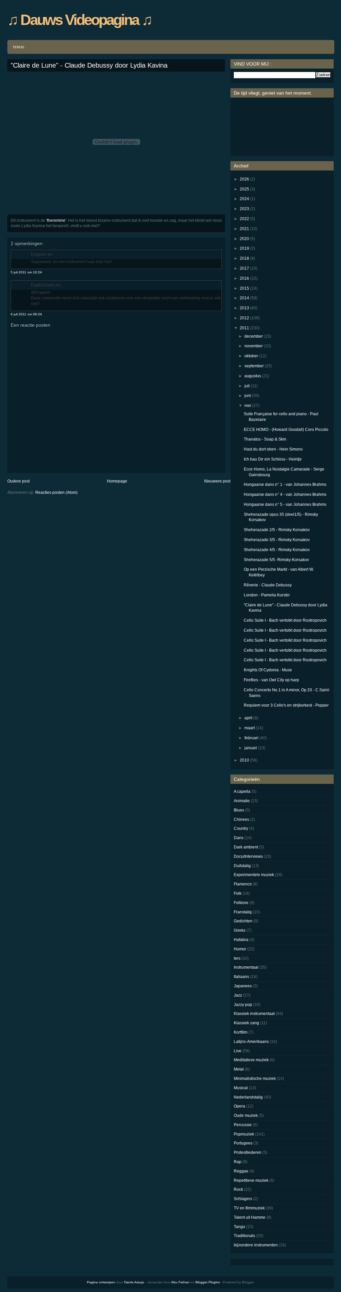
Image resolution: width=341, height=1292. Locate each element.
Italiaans (241, 976)
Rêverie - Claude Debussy (268, 585)
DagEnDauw (42, 285)
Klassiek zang (246, 1023)
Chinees (241, 819)
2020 (244, 238)
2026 (244, 179)
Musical (241, 1088)
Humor (240, 949)
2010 (244, 760)
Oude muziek (246, 1115)
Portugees (243, 1143)
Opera (239, 1106)
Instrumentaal (246, 967)
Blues (239, 810)
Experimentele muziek (254, 874)
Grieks (239, 930)
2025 (244, 189)
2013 (244, 308)
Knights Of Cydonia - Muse (268, 670)
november (253, 346)
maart (249, 728)
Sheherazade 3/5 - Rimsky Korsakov (277, 539)
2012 (244, 318)
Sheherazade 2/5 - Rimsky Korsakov (277, 529)
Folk (237, 893)
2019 (244, 248)
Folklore (241, 902)
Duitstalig (242, 865)
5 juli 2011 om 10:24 (26, 272)
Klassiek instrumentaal (254, 1013)
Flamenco (243, 884)
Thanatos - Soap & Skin (265, 439)
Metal (239, 1069)
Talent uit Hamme (249, 1217)
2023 (244, 208)
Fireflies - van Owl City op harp (271, 680)
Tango (239, 1226)
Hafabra (241, 939)
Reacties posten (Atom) (56, 492)
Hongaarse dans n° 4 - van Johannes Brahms (285, 494)
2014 (244, 298)
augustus (252, 376)
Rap (237, 1161)
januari (250, 748)
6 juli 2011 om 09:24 (26, 314)
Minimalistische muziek (255, 1078)
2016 (244, 278)
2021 (244, 228)
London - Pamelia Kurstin (267, 595)
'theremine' (56, 220)
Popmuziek (244, 1134)
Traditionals (244, 1235)
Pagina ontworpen (101, 1282)
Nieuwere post (217, 481)
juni (247, 395)
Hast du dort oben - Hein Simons (273, 449)
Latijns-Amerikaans (251, 1041)
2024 (244, 198)
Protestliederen (247, 1152)
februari (251, 738)
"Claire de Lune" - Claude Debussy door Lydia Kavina (89, 65)
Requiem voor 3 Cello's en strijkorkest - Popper (286, 705)
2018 (244, 258)
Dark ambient (246, 847)
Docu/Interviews (248, 856)
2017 (244, 268)
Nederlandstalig (248, 1097)
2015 (244, 288)
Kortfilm (240, 1032)
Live (237, 1051)
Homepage (117, 481)
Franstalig (243, 912)
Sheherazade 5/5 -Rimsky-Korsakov (276, 559)
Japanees (243, 986)
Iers (237, 958)
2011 (244, 328)
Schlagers (243, 1198)
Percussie (243, 1125)
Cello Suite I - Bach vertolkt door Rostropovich (285, 620)
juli (247, 386)
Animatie (242, 801)
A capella (242, 791)
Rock (238, 1189)
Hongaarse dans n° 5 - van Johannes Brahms (285, 504)
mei (247, 405)
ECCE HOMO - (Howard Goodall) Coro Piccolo (286, 429)
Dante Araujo (134, 1282)
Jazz (238, 995)
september (254, 366)
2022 (244, 218)
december (253, 336)
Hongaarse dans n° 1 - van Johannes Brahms (285, 484)
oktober (251, 356)
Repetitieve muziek (251, 1180)
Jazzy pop (243, 1004)
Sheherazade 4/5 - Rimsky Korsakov (277, 549)
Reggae (241, 1171)
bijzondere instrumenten (256, 1245)
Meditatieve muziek (251, 1060)
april (248, 718)
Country (241, 828)
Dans (238, 837)
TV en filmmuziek (249, 1208)
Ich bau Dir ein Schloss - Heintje (273, 459)
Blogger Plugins (207, 1282)
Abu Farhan (180, 1282)
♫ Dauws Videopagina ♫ (79, 19)
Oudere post (18, 481)
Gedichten (243, 921)
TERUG (18, 47)
